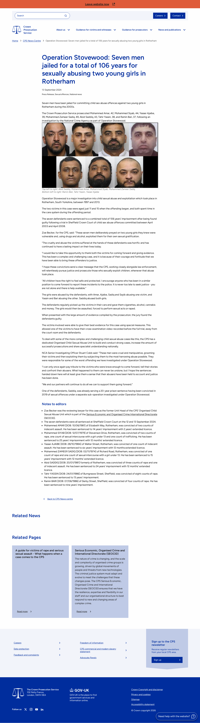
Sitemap (135, 699)
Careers (17, 643)
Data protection (21, 649)
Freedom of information (91, 643)
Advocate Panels (88, 657)
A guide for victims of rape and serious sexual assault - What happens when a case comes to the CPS (39, 554)
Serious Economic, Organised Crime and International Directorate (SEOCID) (100, 552)
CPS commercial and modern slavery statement (98, 650)
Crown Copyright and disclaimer (147, 689)
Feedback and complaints (26, 655)
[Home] (24, 30)
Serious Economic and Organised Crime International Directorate (121, 414)
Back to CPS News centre (60, 499)
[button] (100, 4)
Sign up (157, 660)
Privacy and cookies (141, 694)
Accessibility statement (143, 704)
